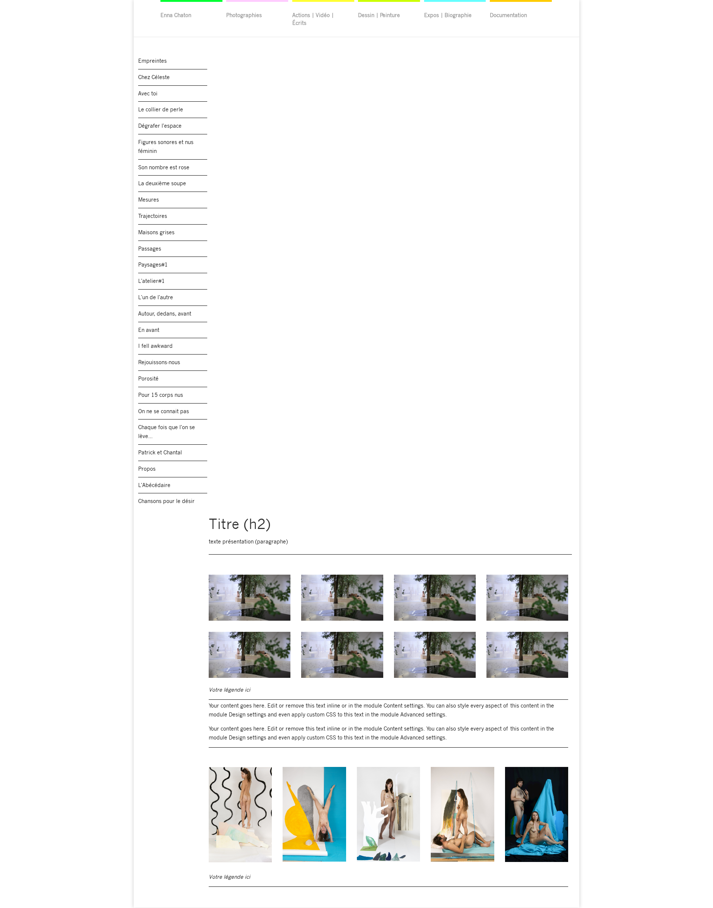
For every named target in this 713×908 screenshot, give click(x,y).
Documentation (508, 15)
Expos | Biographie (448, 15)
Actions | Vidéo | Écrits (313, 18)
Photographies (244, 15)
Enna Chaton (175, 15)
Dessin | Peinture (379, 15)
